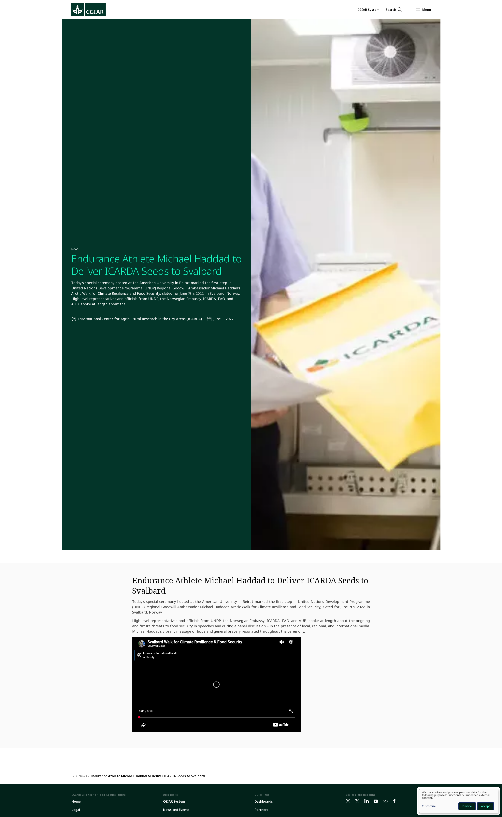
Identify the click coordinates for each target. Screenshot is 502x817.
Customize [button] (429, 806)
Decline (467, 806)
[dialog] (458, 801)
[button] (368, 9)
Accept (485, 806)
